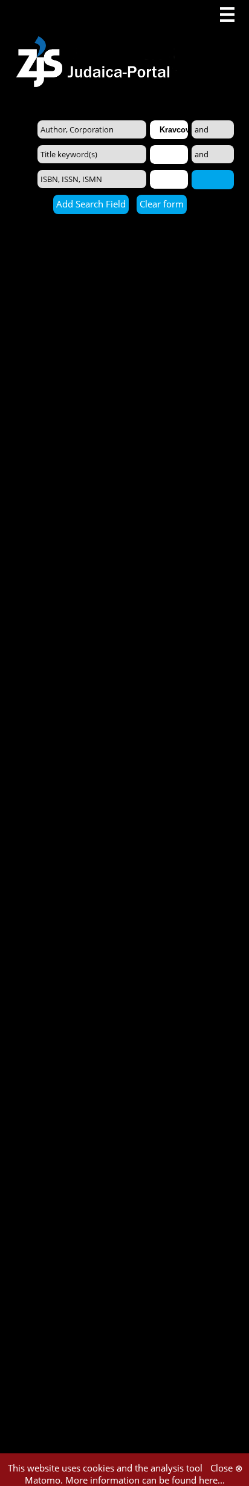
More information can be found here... (145, 1480)
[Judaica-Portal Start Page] (96, 44)
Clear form (162, 204)
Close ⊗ (226, 1468)
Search (213, 179)
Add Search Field (91, 204)
